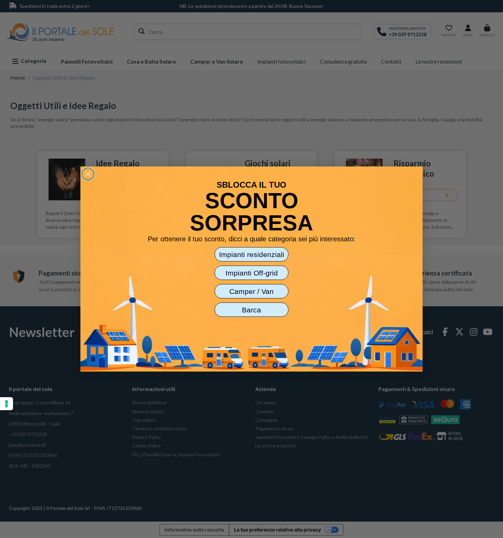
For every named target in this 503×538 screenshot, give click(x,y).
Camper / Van (251, 291)
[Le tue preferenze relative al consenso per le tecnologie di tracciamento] (6, 403)
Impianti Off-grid (251, 273)
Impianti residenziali (251, 254)
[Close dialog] (88, 174)
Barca (251, 310)
